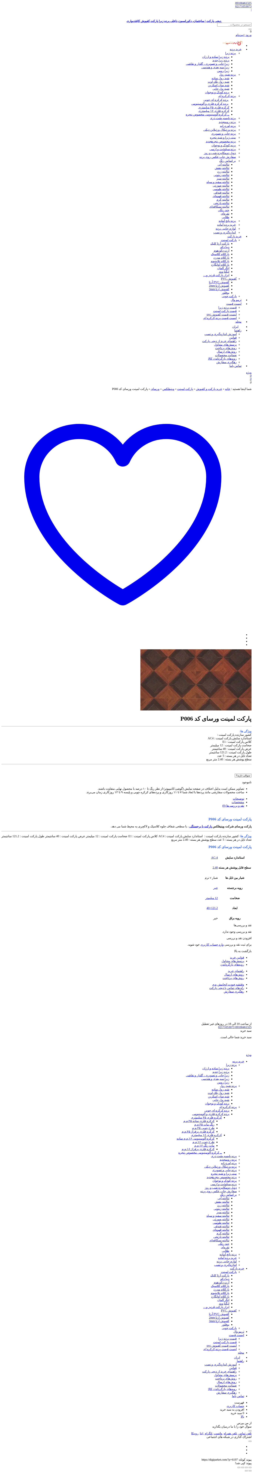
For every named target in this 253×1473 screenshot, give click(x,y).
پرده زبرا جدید (220, 60)
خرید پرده (236, 49)
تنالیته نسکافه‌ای (219, 206)
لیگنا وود (224, 271)
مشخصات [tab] (238, 802)
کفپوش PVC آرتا (219, 282)
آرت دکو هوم (221, 250)
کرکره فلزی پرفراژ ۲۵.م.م (198, 1131)
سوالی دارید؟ (243, 775)
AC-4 (214, 857)
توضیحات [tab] (238, 798)
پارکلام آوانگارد (220, 264)
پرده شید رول (227, 74)
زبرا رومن (223, 70)
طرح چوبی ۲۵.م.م (203, 1128)
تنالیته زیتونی (221, 175)
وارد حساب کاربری (212, 944)
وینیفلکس (168, 389)
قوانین (233, 337)
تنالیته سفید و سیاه (218, 182)
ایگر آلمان (223, 268)
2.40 (215, 867)
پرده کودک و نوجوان (217, 92)
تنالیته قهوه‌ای (221, 196)
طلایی (225, 217)
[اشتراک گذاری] (242, 1467)
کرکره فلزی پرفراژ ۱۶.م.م (198, 1149)
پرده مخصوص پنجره (221, 141)
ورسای (155, 389)
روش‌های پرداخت (226, 348)
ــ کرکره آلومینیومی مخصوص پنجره (207, 114)
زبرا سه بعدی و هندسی (215, 67)
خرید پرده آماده (226, 224)
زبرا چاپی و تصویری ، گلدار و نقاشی (207, 63)
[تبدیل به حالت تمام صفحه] (246, 1467)
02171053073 (243, 6)
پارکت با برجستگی (200, 826)
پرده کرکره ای (227, 96)
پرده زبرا (230, 53)
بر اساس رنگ (227, 160)
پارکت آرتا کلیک (219, 243)
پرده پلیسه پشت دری (223, 118)
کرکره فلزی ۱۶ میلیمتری (213, 110)
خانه (227, 389)
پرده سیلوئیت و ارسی (222, 149)
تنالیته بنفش (222, 168)
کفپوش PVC (229, 278)
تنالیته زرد (223, 171)
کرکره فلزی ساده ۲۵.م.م (198, 1121)
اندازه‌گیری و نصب (224, 232)
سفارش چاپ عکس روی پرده (217, 156)
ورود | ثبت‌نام (244, 35)
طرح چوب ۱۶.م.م (203, 1142)
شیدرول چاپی (221, 88)
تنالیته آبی (223, 164)
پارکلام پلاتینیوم (220, 261)
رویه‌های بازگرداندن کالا (222, 358)
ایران (237, 1357)
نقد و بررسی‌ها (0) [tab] (233, 805)
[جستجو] (250, 29)
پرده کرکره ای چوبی (216, 99)
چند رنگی (223, 210)
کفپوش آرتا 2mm (219, 285)
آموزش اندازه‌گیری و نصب (220, 334)
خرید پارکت (234, 236)
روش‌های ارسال (227, 351)
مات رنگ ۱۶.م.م (204, 1145)
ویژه (249, 372)
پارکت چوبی (229, 1328)
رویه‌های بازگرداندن (232, 964)
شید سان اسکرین (218, 85)
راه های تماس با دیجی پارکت (226, 988)
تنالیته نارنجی (221, 203)
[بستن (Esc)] (238, 1467)
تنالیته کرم (223, 199)
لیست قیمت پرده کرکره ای (220, 318)
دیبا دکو (224, 247)
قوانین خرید (237, 957)
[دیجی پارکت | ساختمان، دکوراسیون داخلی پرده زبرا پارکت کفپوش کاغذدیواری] (237, 1051)
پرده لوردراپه (228, 125)
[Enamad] (240, 1020)
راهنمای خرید (236, 971)
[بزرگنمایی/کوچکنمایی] (250, 1467)
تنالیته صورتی (221, 185)
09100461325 (243, 3)
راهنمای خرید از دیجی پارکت (219, 341)
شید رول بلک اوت (218, 81)
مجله (238, 321)
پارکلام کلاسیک (220, 254)
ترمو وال (238, 1331)
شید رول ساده (220, 78)
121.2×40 (212, 908)
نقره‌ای (225, 213)
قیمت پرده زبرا (227, 307)
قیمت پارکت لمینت (225, 311)
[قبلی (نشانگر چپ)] (250, 1470)
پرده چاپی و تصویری (223, 133)
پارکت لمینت (229, 240)
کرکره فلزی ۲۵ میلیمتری (213, 107)
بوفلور (225, 292)
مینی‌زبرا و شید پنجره (223, 137)
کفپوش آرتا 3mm (219, 289)
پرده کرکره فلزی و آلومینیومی (209, 103)
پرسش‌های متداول (225, 344)
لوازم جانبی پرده (226, 228)
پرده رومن (227, 122)
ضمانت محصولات (226, 355)
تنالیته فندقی (221, 192)
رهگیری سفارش (226, 362)
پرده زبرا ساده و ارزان (215, 56)
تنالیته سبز (223, 178)
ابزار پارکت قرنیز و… (216, 275)
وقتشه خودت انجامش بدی (228, 984)
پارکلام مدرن (221, 257)
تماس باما (235, 365)
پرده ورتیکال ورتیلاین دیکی (219, 129)
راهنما (238, 330)
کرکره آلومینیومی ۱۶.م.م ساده (195, 1138)
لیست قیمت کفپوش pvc (222, 314)
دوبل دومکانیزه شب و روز (220, 153)
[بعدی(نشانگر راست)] (246, 1470)
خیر (215, 887)
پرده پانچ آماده (227, 220)
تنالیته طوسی (221, 189)
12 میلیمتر (211, 898)
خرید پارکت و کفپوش (209, 389)
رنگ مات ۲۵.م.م (204, 1124)
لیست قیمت (234, 303)
